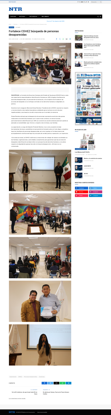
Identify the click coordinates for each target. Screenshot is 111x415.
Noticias (22, 16)
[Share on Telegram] (69, 38)
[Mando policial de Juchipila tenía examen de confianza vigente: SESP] (78, 64)
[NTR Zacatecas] (15, 9)
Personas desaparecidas (30, 376)
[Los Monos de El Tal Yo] (88, 142)
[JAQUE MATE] (78, 168)
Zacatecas (42, 376)
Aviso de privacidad (42, 412)
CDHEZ (20, 376)
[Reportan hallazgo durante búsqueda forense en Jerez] (78, 38)
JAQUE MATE (87, 166)
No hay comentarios (26, 39)
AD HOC (86, 173)
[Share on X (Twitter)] (59, 38)
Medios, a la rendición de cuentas (93, 158)
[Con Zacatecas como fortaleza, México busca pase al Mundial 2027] (78, 46)
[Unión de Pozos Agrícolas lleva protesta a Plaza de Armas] (78, 56)
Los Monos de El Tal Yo (81, 149)
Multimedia (45, 16)
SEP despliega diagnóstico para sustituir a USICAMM (32, 2)
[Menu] (100, 16)
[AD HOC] (78, 175)
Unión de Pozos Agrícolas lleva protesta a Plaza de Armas (92, 54)
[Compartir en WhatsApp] (63, 38)
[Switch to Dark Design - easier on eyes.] (98, 16)
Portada (13, 16)
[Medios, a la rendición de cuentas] (78, 160)
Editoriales (33, 16)
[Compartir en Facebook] (56, 38)
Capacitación (13, 376)
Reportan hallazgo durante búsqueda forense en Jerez (91, 36)
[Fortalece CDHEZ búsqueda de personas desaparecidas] (40, 84)
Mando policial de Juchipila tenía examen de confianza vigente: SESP (92, 63)
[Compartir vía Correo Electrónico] (66, 38)
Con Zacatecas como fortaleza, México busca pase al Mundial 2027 (92, 45)
